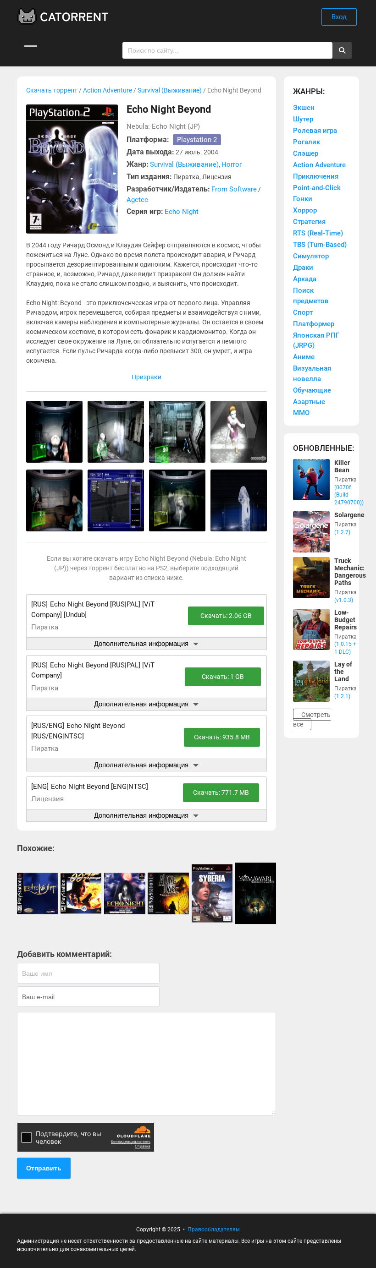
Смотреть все (312, 719)
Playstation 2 (197, 140)
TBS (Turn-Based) (320, 244)
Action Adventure (107, 90)
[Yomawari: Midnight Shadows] (255, 893)
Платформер (313, 324)
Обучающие (312, 390)
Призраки (146, 377)
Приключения (315, 176)
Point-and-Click (317, 188)
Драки (303, 267)
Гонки (302, 199)
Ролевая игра (315, 130)
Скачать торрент (51, 90)
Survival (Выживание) (170, 90)
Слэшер (305, 153)
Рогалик (306, 142)
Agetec (137, 200)
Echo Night (182, 212)
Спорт (303, 312)
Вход (339, 17)
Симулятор (311, 256)
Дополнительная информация (141, 643)
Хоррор (305, 210)
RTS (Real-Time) (318, 233)
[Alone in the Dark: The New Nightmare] (168, 893)
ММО (301, 413)
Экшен (304, 108)
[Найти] (342, 50)
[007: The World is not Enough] (81, 893)
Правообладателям (214, 1229)
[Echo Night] (37, 893)
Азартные (309, 402)
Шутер (303, 119)
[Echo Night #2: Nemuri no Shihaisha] (124, 893)
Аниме (304, 357)
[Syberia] (212, 893)
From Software (234, 189)
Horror (231, 164)
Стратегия (309, 222)
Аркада (304, 279)
